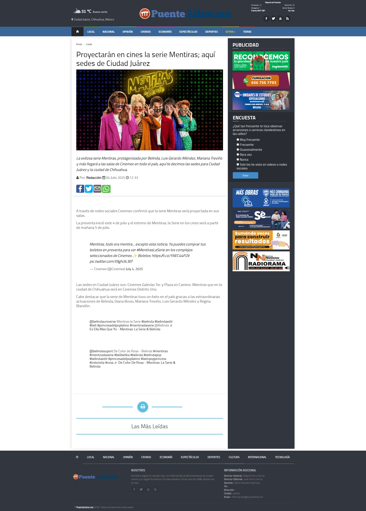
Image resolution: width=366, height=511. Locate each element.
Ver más (291, 10)
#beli (93, 325)
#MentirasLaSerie (150, 249)
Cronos (146, 32)
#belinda (147, 321)
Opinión (128, 32)
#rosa (109, 362)
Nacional (109, 32)
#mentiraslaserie (142, 325)
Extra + (230, 32)
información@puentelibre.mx (243, 497)
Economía (165, 32)
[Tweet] (89, 188)
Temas (247, 32)
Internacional (257, 457)
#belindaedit (164, 321)
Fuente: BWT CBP (258, 10)
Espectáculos (188, 32)
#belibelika (122, 354)
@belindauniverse (103, 321)
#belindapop (152, 354)
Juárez (232, 493)
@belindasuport (101, 351)
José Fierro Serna (243, 479)
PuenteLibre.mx (85, 507)
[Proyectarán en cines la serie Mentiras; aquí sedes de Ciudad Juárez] (80, 188)
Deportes (211, 32)
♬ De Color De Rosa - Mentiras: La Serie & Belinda (132, 364)
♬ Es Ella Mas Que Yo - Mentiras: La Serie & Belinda (131, 327)
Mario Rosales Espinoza (242, 482)
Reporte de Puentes (273, 2)
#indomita (97, 362)
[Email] (97, 188)
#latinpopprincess (153, 358)
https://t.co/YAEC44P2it (170, 255)
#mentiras (160, 351)
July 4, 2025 (134, 268)
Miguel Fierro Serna (244, 475)
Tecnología (282, 457)
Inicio (79, 44)
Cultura (234, 457)
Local (91, 32)
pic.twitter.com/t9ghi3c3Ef (111, 261)
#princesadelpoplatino (113, 325)
